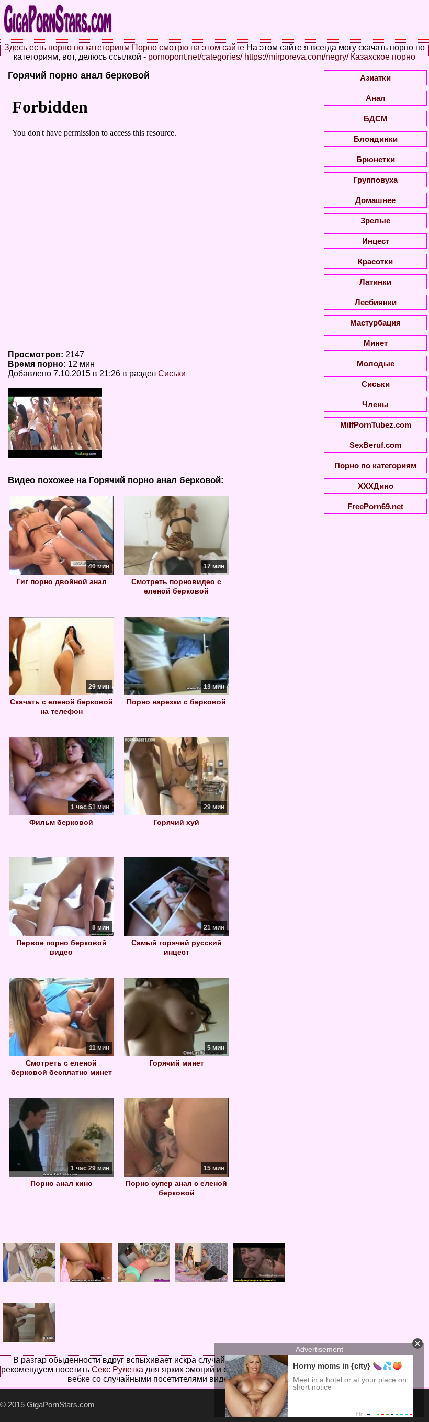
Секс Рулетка (117, 1369)
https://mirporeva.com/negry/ (296, 56)
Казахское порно (383, 56)
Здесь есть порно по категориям (67, 47)
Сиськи (172, 373)
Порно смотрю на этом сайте (188, 47)
